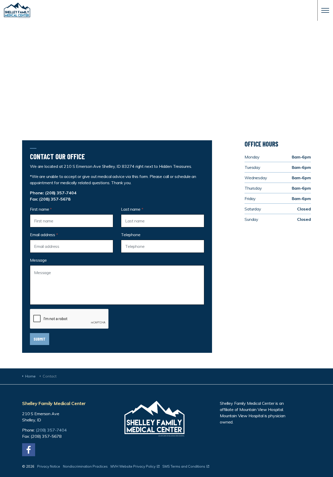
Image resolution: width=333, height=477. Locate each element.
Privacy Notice (48, 466)
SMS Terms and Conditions (183, 466)
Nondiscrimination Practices (85, 466)
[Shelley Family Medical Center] (166, 10)
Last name (132, 209)
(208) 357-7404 (60, 192)
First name (41, 209)
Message (38, 260)
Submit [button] (40, 338)
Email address (44, 234)
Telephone (130, 234)
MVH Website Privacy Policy (133, 466)
